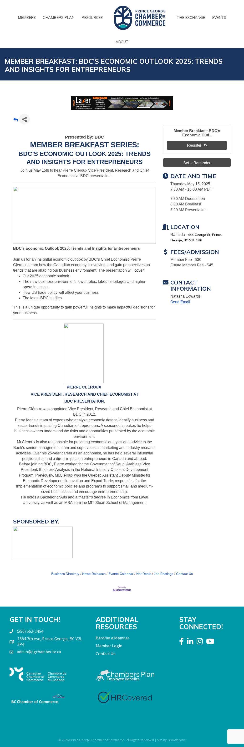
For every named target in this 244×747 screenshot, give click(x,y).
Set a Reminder (196, 162)
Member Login (109, 645)
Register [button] (194, 145)
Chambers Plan (58, 17)
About (122, 42)
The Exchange (191, 17)
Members (27, 17)
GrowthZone (177, 740)
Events (219, 17)
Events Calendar (120, 574)
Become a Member (112, 638)
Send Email (180, 302)
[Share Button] (24, 119)
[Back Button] (15, 120)
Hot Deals (143, 574)
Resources (92, 17)
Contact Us (184, 574)
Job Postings (163, 574)
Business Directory (65, 574)
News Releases (94, 574)
